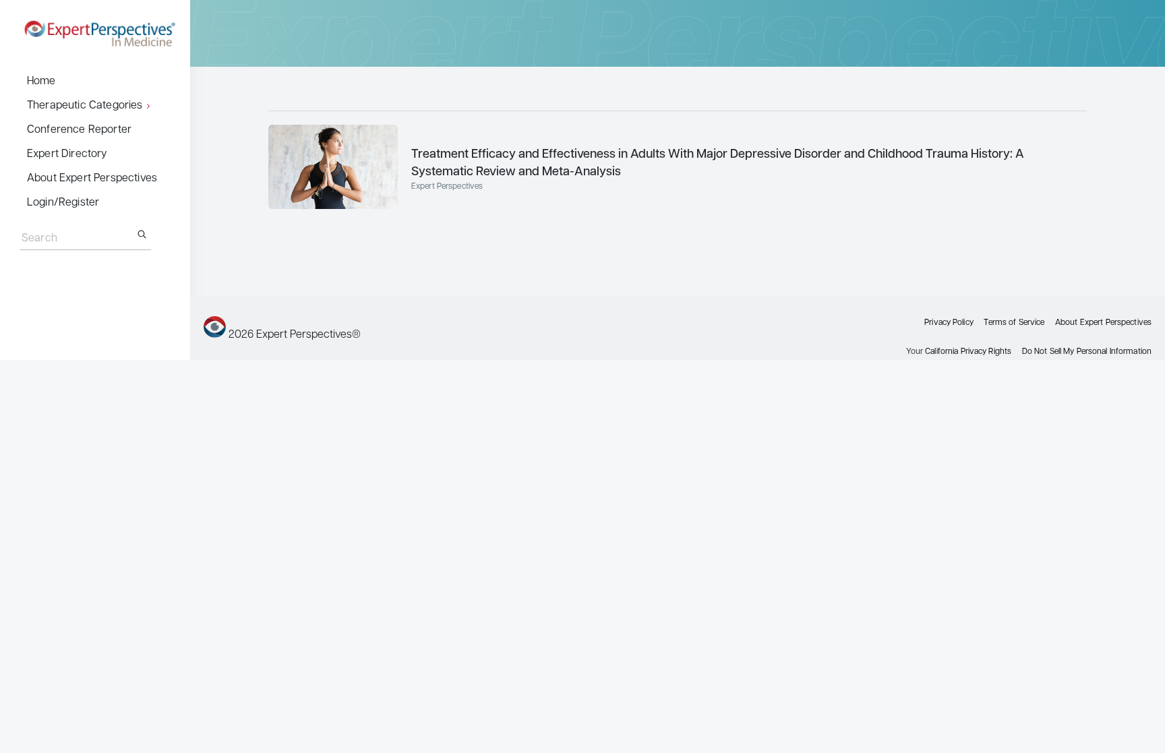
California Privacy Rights (968, 352)
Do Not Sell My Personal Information (1087, 352)
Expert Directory (67, 154)
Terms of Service (1014, 323)
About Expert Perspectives (92, 178)
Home (41, 81)
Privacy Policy (949, 323)
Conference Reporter (79, 130)
